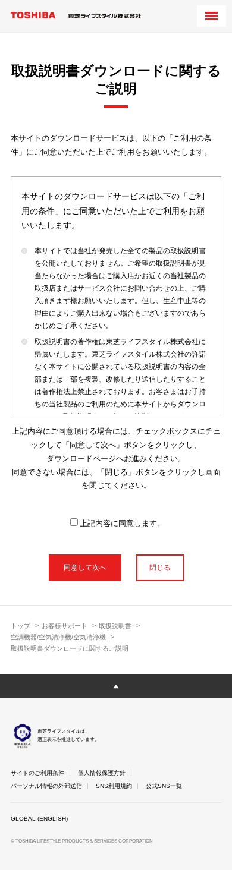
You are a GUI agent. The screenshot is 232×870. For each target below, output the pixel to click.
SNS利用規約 (114, 786)
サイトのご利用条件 (37, 773)
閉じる (160, 567)
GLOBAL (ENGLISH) (39, 818)
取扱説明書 (115, 625)
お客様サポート (64, 625)
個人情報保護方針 (102, 773)
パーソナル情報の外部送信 (46, 786)
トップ (20, 625)
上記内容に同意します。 (122, 523)
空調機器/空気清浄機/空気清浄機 (58, 637)
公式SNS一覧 (164, 786)
